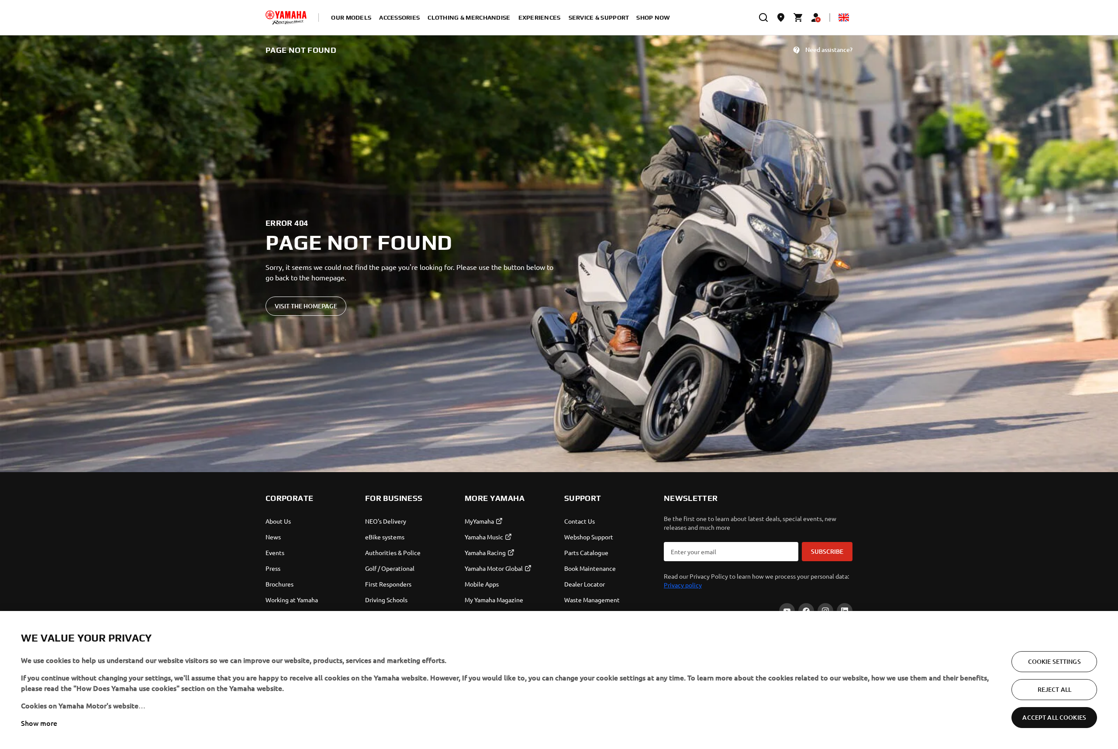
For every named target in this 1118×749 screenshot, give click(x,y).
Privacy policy (683, 585)
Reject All (1054, 689)
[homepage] (286, 17)
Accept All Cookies (1054, 717)
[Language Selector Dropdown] (843, 17)
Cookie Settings (1054, 661)
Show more (39, 723)
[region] (559, 680)
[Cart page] (798, 17)
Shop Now (653, 17)
